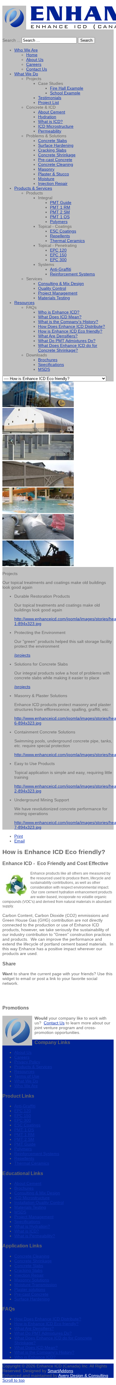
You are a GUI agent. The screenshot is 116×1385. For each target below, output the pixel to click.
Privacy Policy (27, 1062)
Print (18, 836)
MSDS (20, 1212)
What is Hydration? (32, 1226)
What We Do (26, 1081)
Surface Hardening (32, 1299)
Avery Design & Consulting (83, 1375)
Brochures (24, 1188)
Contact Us (54, 1023)
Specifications (27, 1221)
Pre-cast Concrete (31, 1294)
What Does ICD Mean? (36, 1347)
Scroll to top (13, 1380)
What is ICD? (26, 1231)
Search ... (11, 40)
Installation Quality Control (39, 1202)
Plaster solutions (29, 1289)
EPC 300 (22, 1120)
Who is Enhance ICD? (35, 1357)
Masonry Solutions (31, 1279)
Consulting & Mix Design (37, 1193)
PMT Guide (25, 1144)
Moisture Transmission (35, 1284)
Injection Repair (29, 1275)
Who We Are (26, 1085)
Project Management (34, 1216)
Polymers (23, 1148)
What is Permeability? (34, 1235)
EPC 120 (22, 1110)
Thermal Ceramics (31, 1163)
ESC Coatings (27, 1125)
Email (19, 841)
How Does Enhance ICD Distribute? (47, 1319)
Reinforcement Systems (36, 1153)
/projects (22, 655)
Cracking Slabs (28, 1270)
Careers (21, 1057)
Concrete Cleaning (31, 1256)
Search (86, 40)
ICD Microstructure (32, 1197)
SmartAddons (60, 1370)
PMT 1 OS (24, 1129)
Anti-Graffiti (24, 1106)
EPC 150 (22, 1115)
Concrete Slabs (28, 1265)
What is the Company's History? (44, 1352)
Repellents (24, 1158)
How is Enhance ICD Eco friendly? (46, 1323)
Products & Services (33, 1066)
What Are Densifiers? (34, 1328)
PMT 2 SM (24, 1139)
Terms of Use (26, 1076)
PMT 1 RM (24, 1134)
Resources (24, 1071)
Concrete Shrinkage (33, 1260)
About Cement (27, 1183)
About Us (23, 1052)
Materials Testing (30, 1207)
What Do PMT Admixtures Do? (43, 1333)
